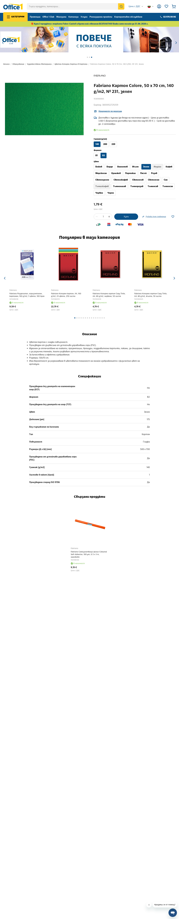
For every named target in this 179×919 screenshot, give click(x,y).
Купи (126, 216)
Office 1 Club (48, 17)
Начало (6, 64)
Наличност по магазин (110, 111)
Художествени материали (39, 64)
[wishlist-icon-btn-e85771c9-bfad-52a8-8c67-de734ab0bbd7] (173, 217)
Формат (97, 150)
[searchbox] (75, 6)
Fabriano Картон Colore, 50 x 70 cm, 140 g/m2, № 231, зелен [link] (117, 64)
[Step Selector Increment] (109, 217)
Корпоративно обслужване (128, 17)
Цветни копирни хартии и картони (71, 64)
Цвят (96, 161)
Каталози (73, 17)
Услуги (84, 17)
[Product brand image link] (100, 76)
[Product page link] (27, 264)
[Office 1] (13, 6)
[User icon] (159, 6)
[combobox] (136, 6)
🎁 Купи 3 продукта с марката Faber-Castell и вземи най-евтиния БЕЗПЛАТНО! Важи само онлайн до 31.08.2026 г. (89, 24)
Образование (18, 64)
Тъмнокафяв (102, 186)
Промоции (35, 17)
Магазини (61, 17)
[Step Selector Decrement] (97, 217)
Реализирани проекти (101, 17)
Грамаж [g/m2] (100, 139)
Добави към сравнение (156, 216)
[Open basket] (174, 6)
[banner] (89, 39)
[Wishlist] (166, 6)
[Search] (121, 6)
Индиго (157, 166)
